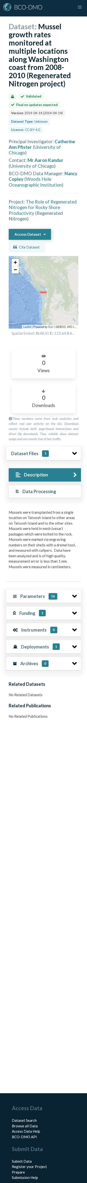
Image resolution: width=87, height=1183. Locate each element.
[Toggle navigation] (79, 7)
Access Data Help (26, 1131)
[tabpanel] (43, 541)
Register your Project (29, 1166)
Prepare (18, 1172)
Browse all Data (25, 1126)
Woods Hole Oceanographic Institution (35, 181)
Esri (50, 327)
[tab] (45, 475)
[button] (15, 262)
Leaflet (27, 327)
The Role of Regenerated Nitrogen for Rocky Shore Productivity (43, 207)
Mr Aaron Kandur (45, 160)
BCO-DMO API (24, 1137)
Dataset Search (24, 1120)
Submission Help (25, 1177)
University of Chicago (32, 166)
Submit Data (22, 1161)
